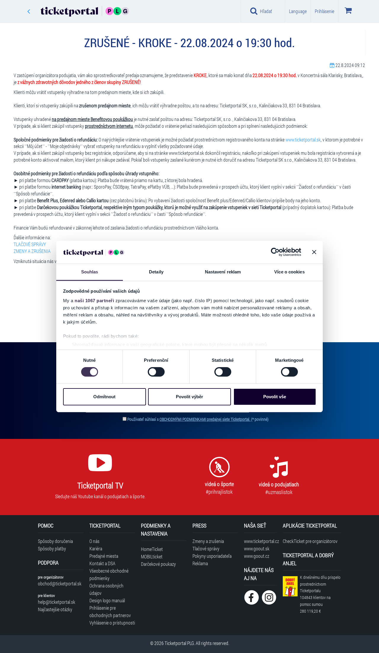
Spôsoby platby (52, 548)
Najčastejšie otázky (55, 609)
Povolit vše (274, 396)
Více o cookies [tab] (289, 271)
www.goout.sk (256, 548)
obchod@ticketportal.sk (59, 583)
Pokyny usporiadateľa (212, 556)
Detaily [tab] (156, 271)
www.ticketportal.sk (303, 139)
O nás (94, 541)
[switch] (156, 372)
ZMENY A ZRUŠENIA (32, 251)
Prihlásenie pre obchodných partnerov (110, 611)
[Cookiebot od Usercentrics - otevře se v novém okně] (275, 252)
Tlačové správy (205, 548)
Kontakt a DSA (102, 563)
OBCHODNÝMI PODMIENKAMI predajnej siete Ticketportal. (205, 419)
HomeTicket (152, 549)
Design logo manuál (107, 600)
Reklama (200, 563)
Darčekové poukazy (158, 564)
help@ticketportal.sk (56, 602)
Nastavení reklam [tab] (223, 271)
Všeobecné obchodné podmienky (109, 574)
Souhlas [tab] (89, 271)
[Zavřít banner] (314, 252)
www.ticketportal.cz (260, 541)
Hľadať (266, 11)
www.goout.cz (256, 556)
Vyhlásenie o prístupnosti (112, 622)
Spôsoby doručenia (55, 541)
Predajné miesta (103, 556)
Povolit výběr (189, 396)
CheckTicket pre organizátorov (310, 541)
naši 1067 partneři (94, 300)
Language (298, 11)
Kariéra (95, 548)
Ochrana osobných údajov (106, 589)
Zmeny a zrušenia (208, 541)
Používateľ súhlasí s (198, 419)
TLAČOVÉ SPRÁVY (30, 244)
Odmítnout (104, 396)
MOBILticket (152, 556)
